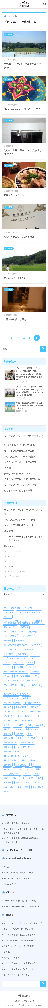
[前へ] (11, 338)
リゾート (36, 765)
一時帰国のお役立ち (12, 751)
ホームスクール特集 (16, 571)
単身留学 (34, 707)
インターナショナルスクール (29, 612)
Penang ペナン (10, 884)
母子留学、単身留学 (32, 703)
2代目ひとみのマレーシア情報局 (19, 456)
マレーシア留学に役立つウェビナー (21, 451)
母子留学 (7, 707)
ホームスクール (34, 685)
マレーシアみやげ (23, 747)
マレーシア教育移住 (29, 632)
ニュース (17, 769)
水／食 (37, 783)
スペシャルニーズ (11, 649)
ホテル (6, 769)
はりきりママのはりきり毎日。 (19, 490)
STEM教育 (20, 641)
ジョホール (12, 556)
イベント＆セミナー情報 (19, 850)
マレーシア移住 (27, 636)
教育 (27, 783)
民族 (6, 778)
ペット (28, 769)
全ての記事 (8, 34)
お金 (36, 774)
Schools (8, 546)
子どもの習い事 (10, 743)
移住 (29, 734)
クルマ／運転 (23, 787)
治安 (31, 778)
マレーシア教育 (10, 636)
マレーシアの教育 (11, 680)
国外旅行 (7, 765)
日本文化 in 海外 (10, 760)
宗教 (14, 778)
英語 (29, 725)
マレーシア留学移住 (12, 608)
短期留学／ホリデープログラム (16, 694)
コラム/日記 (30, 738)
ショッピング (38, 787)
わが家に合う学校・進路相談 (17, 823)
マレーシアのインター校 (13, 685)
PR (36, 676)
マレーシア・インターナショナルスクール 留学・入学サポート (24, 831)
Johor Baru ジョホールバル (16, 878)
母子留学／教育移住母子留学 (15, 645)
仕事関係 (7, 734)
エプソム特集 (13, 576)
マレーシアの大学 (30, 680)
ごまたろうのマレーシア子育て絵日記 (22, 479)
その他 (7, 468)
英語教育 (39, 725)
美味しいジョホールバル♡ (17, 473)
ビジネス (17, 729)
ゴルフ (30, 663)
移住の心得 (8, 738)
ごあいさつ (8, 612)
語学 (21, 725)
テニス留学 (8, 654)
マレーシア (8, 712)
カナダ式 (28, 608)
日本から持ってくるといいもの (16, 756)
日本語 (6, 729)
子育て (18, 783)
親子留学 (7, 641)
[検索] (43, 349)
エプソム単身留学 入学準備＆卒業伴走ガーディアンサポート (24, 840)
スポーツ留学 (28, 649)
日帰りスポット (22, 765)
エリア (20, 712)
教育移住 (24, 627)
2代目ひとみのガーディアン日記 (19, 445)
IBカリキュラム (10, 627)
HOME (25, 995)
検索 (43, 984)
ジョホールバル (24, 716)
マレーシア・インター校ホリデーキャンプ (23, 438)
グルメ (27, 774)
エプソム (7, 617)
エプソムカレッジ (11, 698)
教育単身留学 (21, 707)
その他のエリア (28, 720)
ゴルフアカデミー (35, 667)
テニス (6, 663)
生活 (39, 778)
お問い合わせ (28, 1001)
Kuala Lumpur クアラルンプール (18, 873)
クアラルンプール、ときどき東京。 (21, 462)
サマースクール (10, 689)
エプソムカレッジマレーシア (15, 658)
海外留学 (19, 667)
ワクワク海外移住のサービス (15, 672)
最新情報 (8, 531)
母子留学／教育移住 (12, 703)
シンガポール (9, 725)
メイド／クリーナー (12, 774)
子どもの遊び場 (27, 743)
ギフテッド (18, 663)
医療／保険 (8, 787)
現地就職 (19, 734)
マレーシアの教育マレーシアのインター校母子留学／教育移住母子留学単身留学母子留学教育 (23, 622)
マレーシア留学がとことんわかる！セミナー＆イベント (23, 538)
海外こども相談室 (23, 676)
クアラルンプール (15, 551)
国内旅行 (33, 760)
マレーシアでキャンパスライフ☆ (20, 485)
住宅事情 (7, 783)
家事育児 (7, 747)
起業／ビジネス (32, 729)
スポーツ (35, 658)
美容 (38, 769)
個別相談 (35, 672)
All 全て (7, 867)
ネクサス (26, 698)
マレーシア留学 (10, 632)
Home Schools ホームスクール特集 (20, 901)
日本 (24, 760)
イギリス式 (36, 645)
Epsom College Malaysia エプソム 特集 (21, 906)
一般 (42, 738)
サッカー (7, 667)
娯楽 (22, 778)
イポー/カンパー (10, 720)
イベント (7, 676)
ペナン (10, 561)
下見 (19, 738)
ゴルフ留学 (22, 654)
